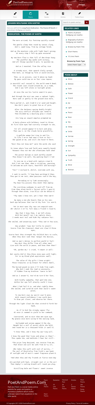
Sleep (70, 127)
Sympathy (72, 155)
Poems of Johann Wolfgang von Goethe (74, 34)
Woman (71, 169)
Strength (71, 146)
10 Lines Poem (73, 56)
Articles (73, 380)
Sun (69, 150)
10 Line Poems (55, 387)
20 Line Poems (64, 387)
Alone (70, 79)
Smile (70, 131)
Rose (70, 117)
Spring (70, 141)
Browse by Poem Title (76, 47)
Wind (70, 165)
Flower (70, 93)
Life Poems (82, 386)
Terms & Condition (82, 403)
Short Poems (73, 51)
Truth (70, 160)
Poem (46, 380)
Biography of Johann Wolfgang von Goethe (75, 41)
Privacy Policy (70, 403)
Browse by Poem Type (76, 61)
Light (70, 108)
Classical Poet (65, 381)
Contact (82, 4)
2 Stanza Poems (73, 387)
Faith (70, 88)
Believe (70, 84)
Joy (69, 103)
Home (69, 4)
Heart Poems (46, 395)
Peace (70, 112)
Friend (70, 98)
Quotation (56, 380)
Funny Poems (82, 390)
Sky (69, 122)
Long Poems (46, 386)
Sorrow (70, 136)
